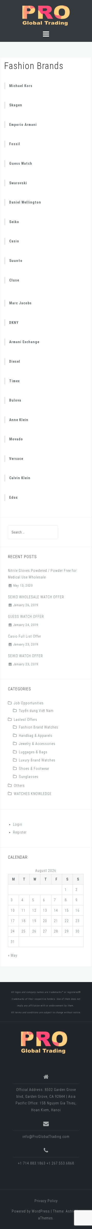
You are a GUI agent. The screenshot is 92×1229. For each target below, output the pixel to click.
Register (20, 832)
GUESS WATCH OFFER (26, 616)
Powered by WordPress (31, 1211)
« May (12, 955)
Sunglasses (28, 777)
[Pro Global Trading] (44, 1042)
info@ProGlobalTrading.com (46, 1137)
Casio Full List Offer (24, 636)
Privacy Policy (46, 1201)
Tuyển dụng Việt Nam (36, 711)
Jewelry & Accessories (37, 744)
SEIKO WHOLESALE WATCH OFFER (36, 597)
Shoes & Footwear (34, 769)
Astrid (71, 1211)
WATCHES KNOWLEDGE (33, 794)
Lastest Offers (25, 720)
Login (17, 824)
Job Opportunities (29, 703)
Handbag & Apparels (35, 736)
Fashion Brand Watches (38, 727)
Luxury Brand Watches (37, 760)
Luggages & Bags (33, 752)
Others (19, 786)
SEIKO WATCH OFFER (25, 656)
